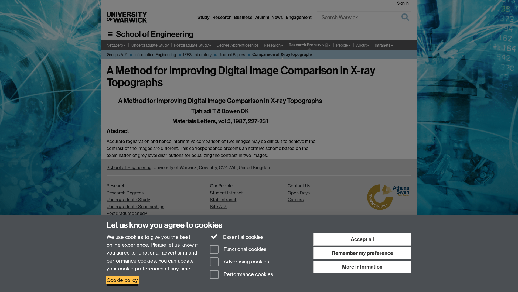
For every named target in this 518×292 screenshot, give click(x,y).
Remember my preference (362, 253)
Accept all (362, 239)
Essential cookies (243, 237)
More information (362, 267)
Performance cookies (247, 275)
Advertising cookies (245, 262)
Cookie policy (122, 280)
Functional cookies (244, 249)
